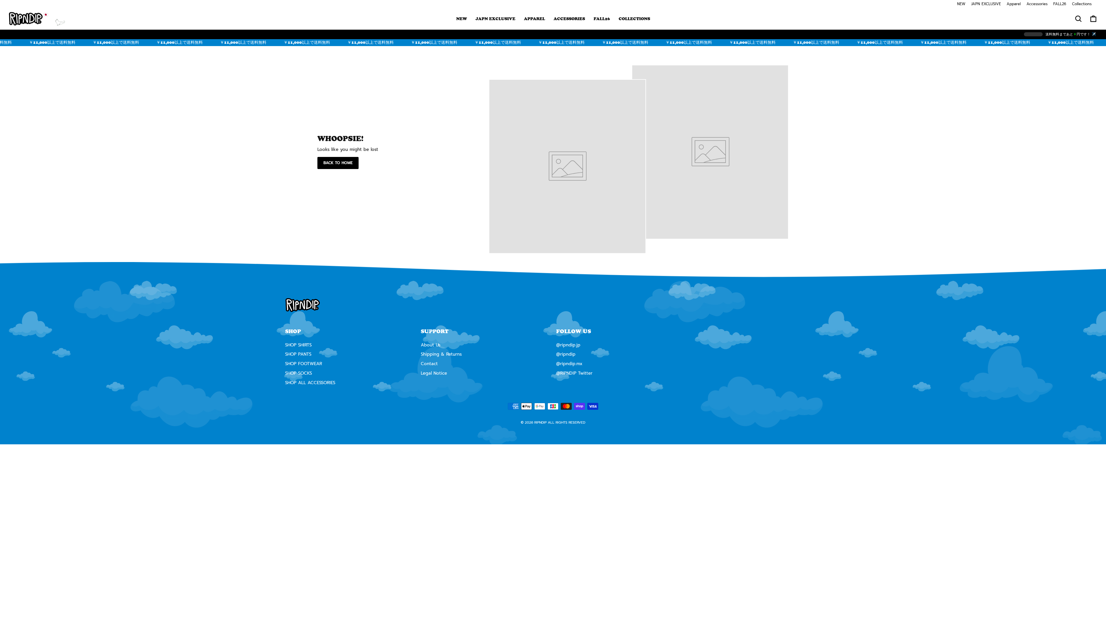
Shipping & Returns (441, 354)
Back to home (338, 163)
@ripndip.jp (568, 345)
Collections (1082, 4)
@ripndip (565, 354)
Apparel (1014, 4)
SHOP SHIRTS (298, 345)
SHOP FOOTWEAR (303, 364)
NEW (961, 4)
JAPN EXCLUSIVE (986, 4)
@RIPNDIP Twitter (574, 373)
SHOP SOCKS (298, 373)
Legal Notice (434, 373)
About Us (430, 345)
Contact (429, 364)
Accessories (1037, 4)
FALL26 (1059, 4)
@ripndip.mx (569, 364)
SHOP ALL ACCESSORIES (310, 383)
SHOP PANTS (298, 354)
